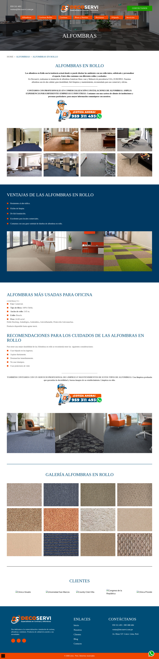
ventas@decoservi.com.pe (21, 9)
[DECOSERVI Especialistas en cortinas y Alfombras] (79, 8)
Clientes (77, 634)
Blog (76, 639)
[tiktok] (24, 641)
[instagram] (19, 641)
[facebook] (13, 641)
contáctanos (139, 8)
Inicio (76, 625)
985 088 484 (129, 625)
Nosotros (78, 630)
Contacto (78, 643)
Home (10, 56)
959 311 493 (15, 6)
